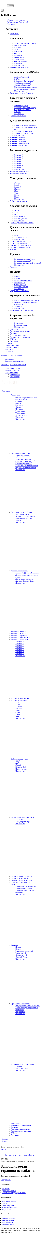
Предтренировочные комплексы (26, 300)
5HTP (16, 210)
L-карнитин (18, 323)
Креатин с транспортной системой (27, 263)
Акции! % (9, 351)
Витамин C (18, 159)
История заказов (8, 1220)
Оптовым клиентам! (18, 365)
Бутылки (17, 47)
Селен (16, 193)
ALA (16, 212)
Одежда (17, 53)
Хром (16, 195)
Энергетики (19, 306)
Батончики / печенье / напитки (21, 93)
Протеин (13, 267)
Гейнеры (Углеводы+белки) (20, 247)
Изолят (17, 277)
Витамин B (18, 157)
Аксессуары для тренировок (25, 43)
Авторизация (15, 375)
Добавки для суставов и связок (21, 223)
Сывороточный (20, 285)
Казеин (17, 279)
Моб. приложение (9, 1201)
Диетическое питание (18, 116)
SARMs (13, 339)
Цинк (16, 197)
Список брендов (8, 1205)
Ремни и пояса (19, 57)
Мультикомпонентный (23, 281)
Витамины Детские (17, 137)
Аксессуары (14, 34)
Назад (11, 5)
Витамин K (18, 165)
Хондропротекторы (21, 237)
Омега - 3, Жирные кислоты (20, 245)
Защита (17, 49)
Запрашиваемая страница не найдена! (19, 1155)
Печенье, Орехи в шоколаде (25, 108)
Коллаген (18, 235)
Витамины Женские (17, 139)
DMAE (17, 214)
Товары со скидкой (9, 1207)
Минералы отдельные (18, 173)
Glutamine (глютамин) (22, 85)
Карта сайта (6, 1210)
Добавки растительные (18, 243)
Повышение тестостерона (20, 331)
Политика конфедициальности (14, 1193)
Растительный (19, 283)
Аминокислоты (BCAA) (19, 67)
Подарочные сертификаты (20, 337)
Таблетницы (19, 59)
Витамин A (18, 155)
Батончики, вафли (21, 106)
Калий (16, 185)
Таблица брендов (12, 345)
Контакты (9, 349)
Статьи (4, 1203)
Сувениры (14, 341)
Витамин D (18, 161)
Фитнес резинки (20, 61)
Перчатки (18, 55)
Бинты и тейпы (20, 45)
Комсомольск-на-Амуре (14, 361)
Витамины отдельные (18, 146)
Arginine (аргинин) (21, 77)
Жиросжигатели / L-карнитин (21, 310)
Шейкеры (18, 63)
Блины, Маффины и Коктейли (26, 125)
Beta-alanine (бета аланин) (24, 81)
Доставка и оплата (12, 347)
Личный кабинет (11, 373)
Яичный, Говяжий (21, 287)
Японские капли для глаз (19, 335)
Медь (16, 191)
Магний (17, 189)
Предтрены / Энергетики (19, 291)
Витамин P (18, 167)
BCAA (16, 79)
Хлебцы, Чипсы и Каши (23, 133)
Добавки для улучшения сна (20, 241)
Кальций (17, 187)
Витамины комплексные (19, 143)
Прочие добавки (20, 219)
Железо (17, 183)
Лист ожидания (8, 1224)
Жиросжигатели (20, 325)
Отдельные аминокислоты (24, 89)
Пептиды (13, 333)
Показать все (19, 65)
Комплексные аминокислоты (25, 87)
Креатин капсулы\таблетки (24, 259)
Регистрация (14, 377)
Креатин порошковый (22, 261)
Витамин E (18, 163)
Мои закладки (7, 1222)
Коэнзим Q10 (19, 217)
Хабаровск (9, 359)
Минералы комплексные (19, 171)
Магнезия (18, 51)
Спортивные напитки (22, 110)
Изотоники (14, 329)
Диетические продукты (23, 131)
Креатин (13, 249)
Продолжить (6, 1180)
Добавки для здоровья (18, 201)
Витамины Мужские (18, 141)
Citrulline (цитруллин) (22, 83)
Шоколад (17, 112)
